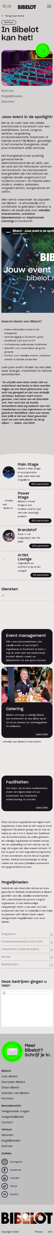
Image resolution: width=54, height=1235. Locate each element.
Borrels (5, 957)
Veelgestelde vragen (15, 1111)
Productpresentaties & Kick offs (22, 942)
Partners (7, 1098)
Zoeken (6, 1153)
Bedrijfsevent (9, 964)
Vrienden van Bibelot (15, 1093)
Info (50, 1232)
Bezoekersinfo (11, 1106)
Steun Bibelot (10, 1087)
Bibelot (6, 1071)
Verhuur (6, 1129)
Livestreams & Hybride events (20, 949)
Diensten (8, 101)
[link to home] (27, 7)
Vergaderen (8, 934)
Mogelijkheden (12, 96)
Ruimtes (7, 91)
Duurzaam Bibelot (13, 1082)
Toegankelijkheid (12, 1117)
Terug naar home (14, 16)
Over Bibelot (9, 1076)
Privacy (39, 1232)
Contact (7, 1122)
